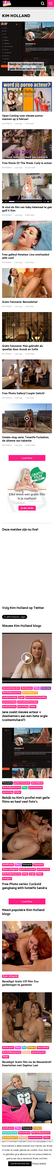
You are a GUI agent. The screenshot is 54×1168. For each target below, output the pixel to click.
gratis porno (43, 869)
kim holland (37, 783)
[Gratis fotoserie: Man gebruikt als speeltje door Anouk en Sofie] (27, 341)
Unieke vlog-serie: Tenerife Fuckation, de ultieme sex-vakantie (25, 439)
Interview (45, 688)
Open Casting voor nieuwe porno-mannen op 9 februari (22, 117)
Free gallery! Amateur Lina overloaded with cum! (25, 256)
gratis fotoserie (21, 783)
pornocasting (9, 702)
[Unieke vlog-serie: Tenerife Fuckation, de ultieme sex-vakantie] (27, 432)
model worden (10, 697)
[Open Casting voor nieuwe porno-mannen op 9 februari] (27, 111)
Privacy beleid (39, 1163)
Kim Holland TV (30, 692)
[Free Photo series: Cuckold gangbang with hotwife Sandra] (27, 859)
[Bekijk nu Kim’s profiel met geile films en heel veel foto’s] (27, 777)
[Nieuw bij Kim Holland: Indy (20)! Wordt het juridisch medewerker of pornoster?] (27, 1122)
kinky (25, 874)
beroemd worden (11, 688)
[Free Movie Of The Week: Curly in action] (27, 158)
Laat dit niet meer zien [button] (19, 1163)
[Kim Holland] (7, 6)
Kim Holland (7, 123)
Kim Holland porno (11, 692)
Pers (25, 787)
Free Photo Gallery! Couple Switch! (23, 393)
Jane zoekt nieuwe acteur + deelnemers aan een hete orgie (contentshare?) (25, 716)
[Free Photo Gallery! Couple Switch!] (27, 388)
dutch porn (26, 688)
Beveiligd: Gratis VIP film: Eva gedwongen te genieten (20, 983)
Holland (31, 1047)
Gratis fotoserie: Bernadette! (19, 302)
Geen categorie (10, 869)
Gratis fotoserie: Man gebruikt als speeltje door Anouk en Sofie (22, 348)
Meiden (26, 1052)
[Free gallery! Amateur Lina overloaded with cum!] (27, 250)
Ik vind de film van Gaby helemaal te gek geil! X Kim (27, 209)
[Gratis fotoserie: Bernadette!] (27, 297)
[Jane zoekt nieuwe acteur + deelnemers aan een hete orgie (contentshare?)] (27, 682)
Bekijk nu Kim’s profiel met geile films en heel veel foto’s (26, 799)
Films (36, 688)
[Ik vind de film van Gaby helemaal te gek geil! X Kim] (27, 202)
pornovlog (23, 706)
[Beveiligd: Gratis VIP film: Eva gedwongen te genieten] (27, 971)
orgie (21, 697)
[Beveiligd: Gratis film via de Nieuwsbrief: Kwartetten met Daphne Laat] (27, 1042)
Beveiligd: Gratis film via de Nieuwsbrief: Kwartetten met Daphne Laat (27, 1064)
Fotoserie (7, 783)
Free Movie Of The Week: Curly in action (27, 163)
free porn (38, 864)
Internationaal (10, 1132)
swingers (7, 878)
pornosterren (9, 706)
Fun (24, 1047)
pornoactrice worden (36, 697)
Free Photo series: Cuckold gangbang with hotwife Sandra (24, 886)
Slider (33, 706)
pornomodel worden (27, 702)
